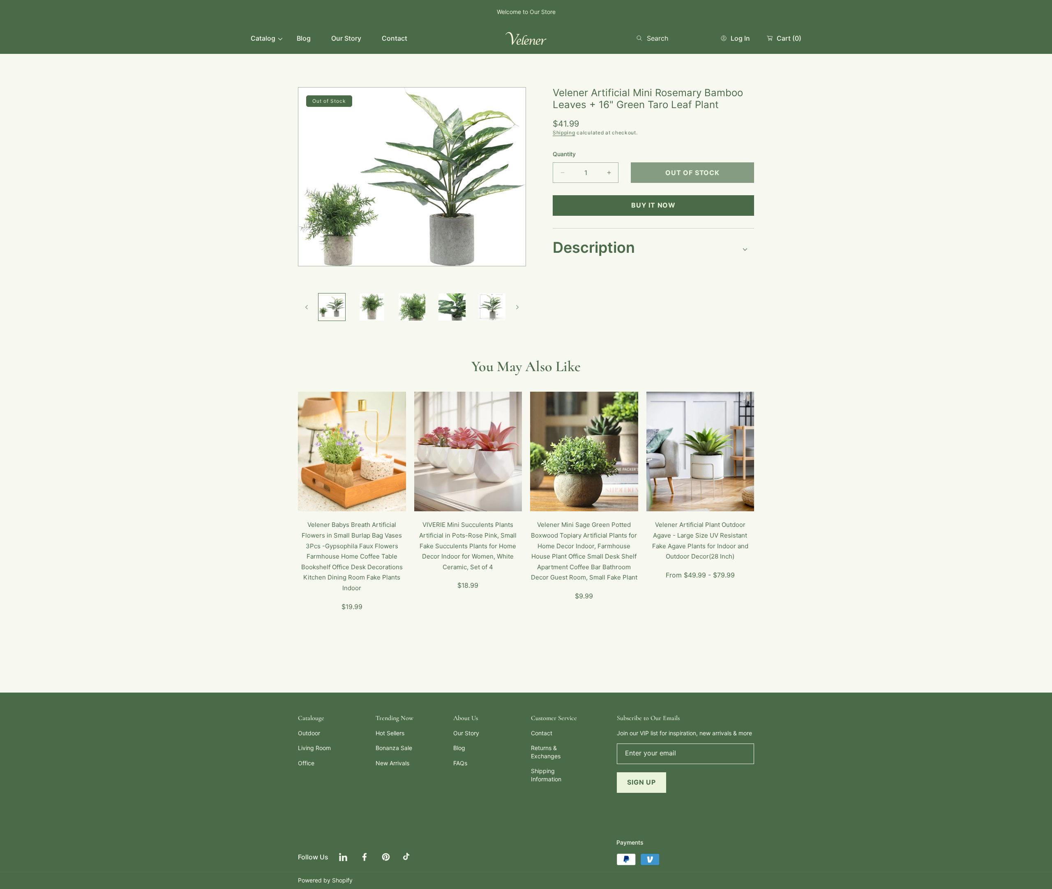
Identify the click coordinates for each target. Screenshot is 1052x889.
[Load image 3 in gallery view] (412, 307)
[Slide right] (517, 307)
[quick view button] (315, 501)
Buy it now (653, 205)
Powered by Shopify (325, 880)
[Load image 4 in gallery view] (452, 307)
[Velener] (526, 38)
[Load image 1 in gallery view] (332, 307)
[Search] (642, 38)
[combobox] (669, 38)
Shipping (564, 132)
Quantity (564, 153)
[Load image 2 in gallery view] (371, 307)
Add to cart (369, 500)
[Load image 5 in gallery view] (492, 307)
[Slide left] (307, 307)
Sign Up (641, 782)
